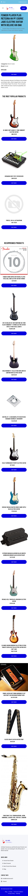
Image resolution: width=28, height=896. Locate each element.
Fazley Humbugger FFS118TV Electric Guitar (14, 463)
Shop (23, 8)
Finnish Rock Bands (8, 860)
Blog (5, 869)
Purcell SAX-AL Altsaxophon (14, 220)
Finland (4, 2)
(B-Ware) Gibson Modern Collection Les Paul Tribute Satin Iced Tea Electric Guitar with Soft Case (14, 647)
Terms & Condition (18, 891)
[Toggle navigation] (3, 8)
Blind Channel (7, 863)
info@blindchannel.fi (22, 2)
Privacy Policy (11, 893)
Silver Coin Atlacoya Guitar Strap (14, 739)
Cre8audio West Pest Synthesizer (14, 176)
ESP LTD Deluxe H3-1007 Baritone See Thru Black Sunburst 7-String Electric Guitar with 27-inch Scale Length (14, 324)
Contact (10, 891)
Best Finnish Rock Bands (10, 866)
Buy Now (14, 74)
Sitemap (18, 893)
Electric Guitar (11, 64)
